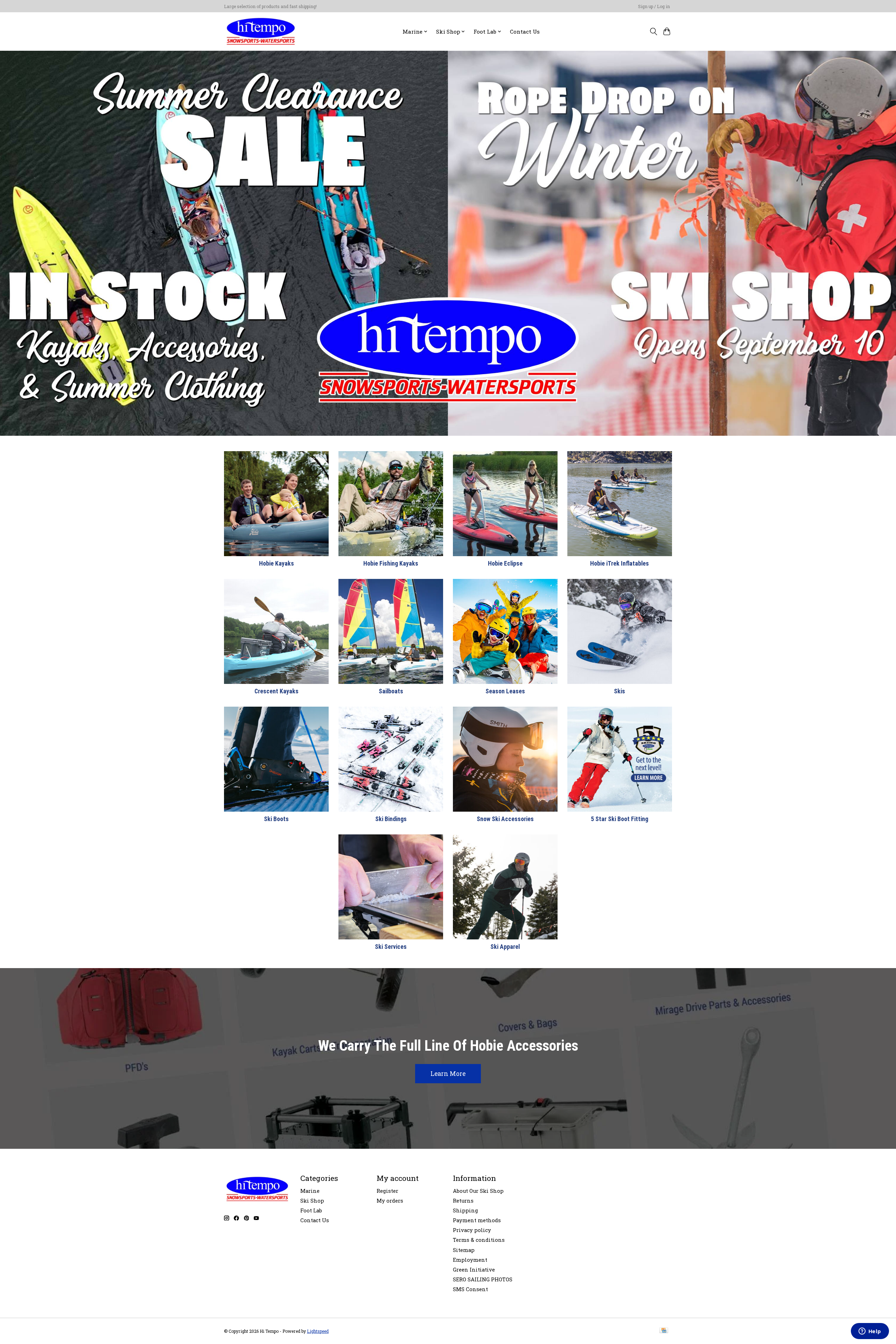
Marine (310, 1191)
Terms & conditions (479, 1240)
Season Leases (505, 691)
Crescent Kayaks (276, 691)
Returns (463, 1200)
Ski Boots (276, 819)
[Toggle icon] (653, 31)
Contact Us (525, 31)
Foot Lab (311, 1210)
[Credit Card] (663, 1331)
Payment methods (477, 1220)
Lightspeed (318, 1331)
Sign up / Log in (654, 6)
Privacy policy (472, 1230)
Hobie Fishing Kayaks (390, 563)
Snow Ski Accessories (505, 819)
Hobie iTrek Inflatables (619, 563)
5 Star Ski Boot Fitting (619, 819)
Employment (470, 1259)
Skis (619, 691)
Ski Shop (312, 1200)
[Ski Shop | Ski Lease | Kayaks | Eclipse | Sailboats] (261, 31)
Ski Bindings (391, 819)
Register (387, 1191)
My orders (390, 1200)
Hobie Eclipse (505, 563)
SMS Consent (470, 1289)
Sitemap (464, 1250)
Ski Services (391, 946)
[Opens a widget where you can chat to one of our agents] (869, 1331)
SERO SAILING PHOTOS (482, 1279)
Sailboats (391, 691)
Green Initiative (474, 1269)
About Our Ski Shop (478, 1191)
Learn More (447, 1074)
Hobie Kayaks (276, 563)
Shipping (465, 1210)
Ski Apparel (505, 946)
